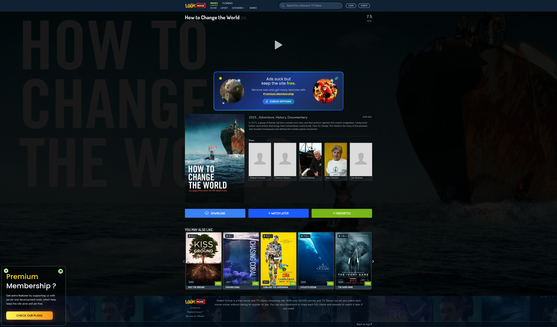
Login (351, 5)
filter (213, 8)
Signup (364, 5)
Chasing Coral (233, 287)
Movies (214, 3)
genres (253, 8)
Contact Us (195, 307)
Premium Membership (278, 94)
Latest (224, 8)
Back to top (364, 324)
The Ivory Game (345, 287)
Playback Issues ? (195, 312)
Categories (237, 8)
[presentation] (183, 261)
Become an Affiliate (195, 316)
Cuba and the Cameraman (275, 287)
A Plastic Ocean (308, 287)
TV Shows (227, 3)
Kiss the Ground (196, 287)
